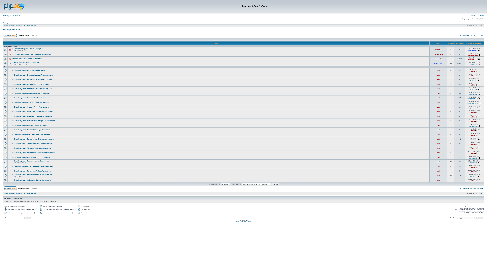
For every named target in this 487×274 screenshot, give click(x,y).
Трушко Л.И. (438, 63)
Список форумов (9, 25)
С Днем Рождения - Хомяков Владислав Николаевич (32, 143)
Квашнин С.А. (438, 54)
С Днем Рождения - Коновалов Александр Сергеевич (32, 80)
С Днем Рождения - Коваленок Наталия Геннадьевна (32, 89)
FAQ (474, 15)
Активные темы (25, 23)
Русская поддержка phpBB (244, 221)
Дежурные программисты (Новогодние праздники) (31, 54)
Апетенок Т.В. (473, 80)
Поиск (481, 15)
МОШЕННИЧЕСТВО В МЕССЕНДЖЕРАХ (27, 59)
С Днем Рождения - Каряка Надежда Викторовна (30, 161)
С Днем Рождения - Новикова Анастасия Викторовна (32, 116)
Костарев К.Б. (473, 126)
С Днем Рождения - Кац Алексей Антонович (28, 70)
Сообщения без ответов (11, 23)
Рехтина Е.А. (473, 64)
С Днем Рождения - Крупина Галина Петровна (29, 125)
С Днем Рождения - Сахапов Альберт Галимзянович (32, 98)
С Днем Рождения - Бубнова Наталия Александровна (32, 75)
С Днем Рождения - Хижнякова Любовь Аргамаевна (31, 171)
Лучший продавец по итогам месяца (26, 62)
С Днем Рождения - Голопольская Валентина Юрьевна (33, 139)
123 (478, 35)
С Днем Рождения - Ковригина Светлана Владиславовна (33, 153)
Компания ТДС (20, 25)
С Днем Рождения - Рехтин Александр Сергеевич (31, 130)
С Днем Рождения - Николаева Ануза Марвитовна (31, 134)
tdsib (438, 70)
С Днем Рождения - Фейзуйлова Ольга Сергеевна (31, 157)
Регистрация (15, 15)
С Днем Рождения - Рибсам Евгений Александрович (32, 175)
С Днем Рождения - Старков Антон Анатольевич (30, 107)
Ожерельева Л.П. (473, 98)
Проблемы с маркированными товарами (27, 49)
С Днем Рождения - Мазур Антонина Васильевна (30, 102)
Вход (6, 15)
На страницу (464, 35)
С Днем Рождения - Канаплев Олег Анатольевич (30, 84)
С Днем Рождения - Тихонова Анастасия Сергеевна (31, 148)
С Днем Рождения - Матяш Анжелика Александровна (32, 166)
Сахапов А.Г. (438, 49)
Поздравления (31, 25)
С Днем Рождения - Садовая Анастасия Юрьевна (31, 93)
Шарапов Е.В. (473, 176)
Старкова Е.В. (473, 50)
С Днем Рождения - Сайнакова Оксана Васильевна (31, 180)
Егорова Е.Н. (473, 94)
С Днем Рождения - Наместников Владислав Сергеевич (33, 121)
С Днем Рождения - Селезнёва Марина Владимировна (32, 112)
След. (481, 35)
